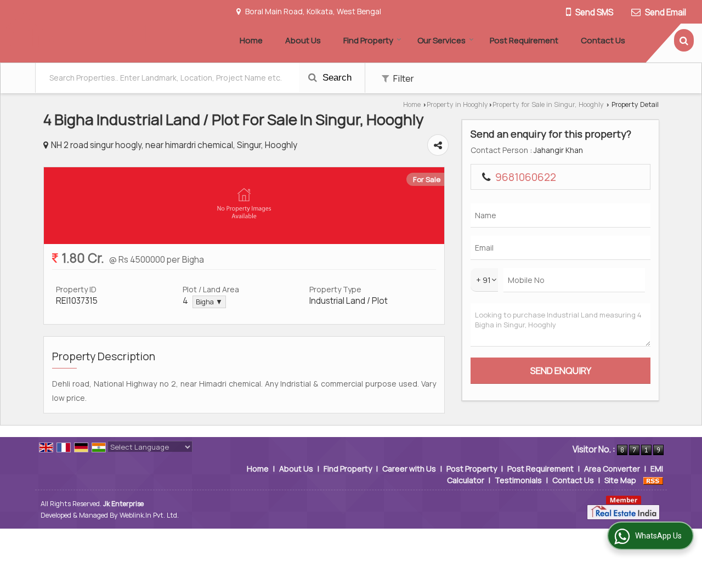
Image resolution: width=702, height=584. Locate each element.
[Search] (684, 40)
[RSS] (653, 480)
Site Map (620, 480)
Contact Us (603, 40)
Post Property (471, 468)
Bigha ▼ (209, 302)
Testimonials (518, 480)
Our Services (441, 40)
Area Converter (612, 468)
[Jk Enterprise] (103, 31)
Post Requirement (524, 40)
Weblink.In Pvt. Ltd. (149, 515)
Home (251, 40)
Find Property (368, 40)
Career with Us (409, 468)
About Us (303, 40)
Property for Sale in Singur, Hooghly (548, 104)
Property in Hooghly (457, 104)
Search (336, 77)
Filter (403, 78)
